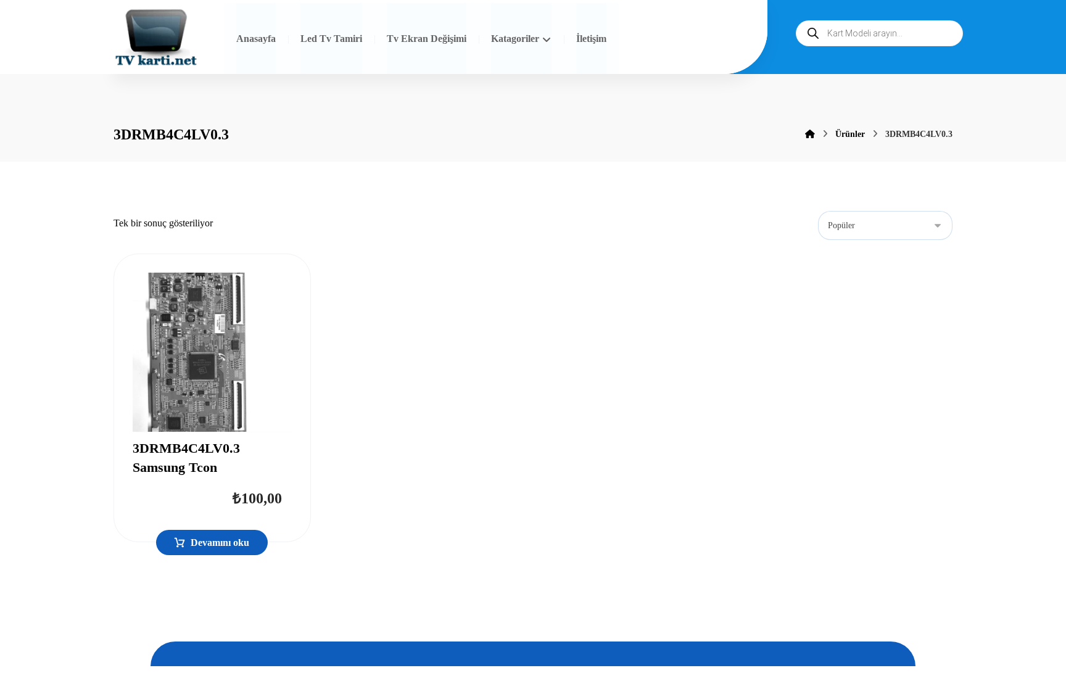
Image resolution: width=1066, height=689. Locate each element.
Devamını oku (220, 542)
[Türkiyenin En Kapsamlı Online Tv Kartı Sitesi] (156, 38)
